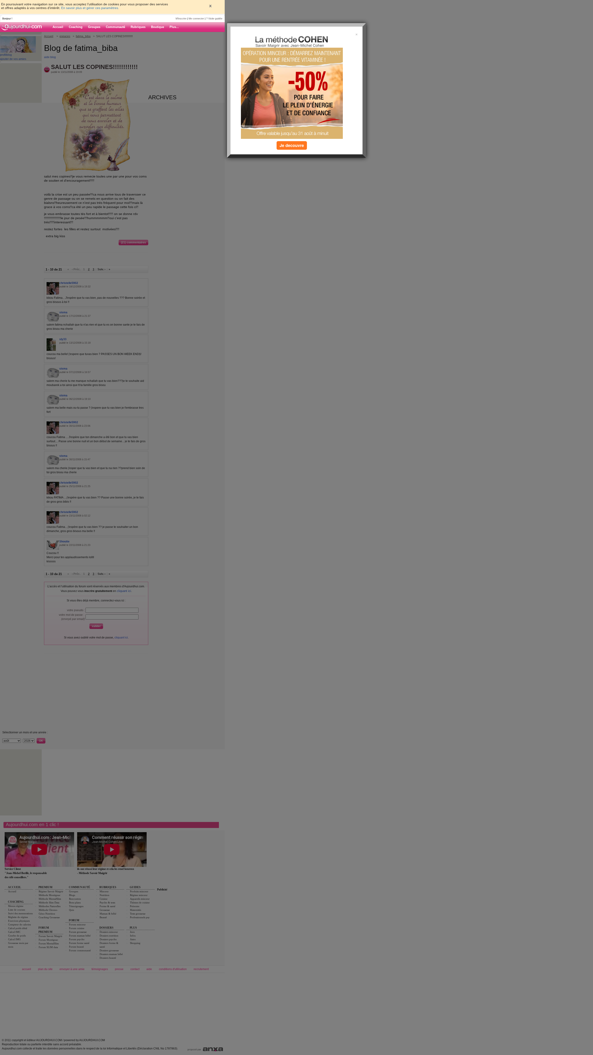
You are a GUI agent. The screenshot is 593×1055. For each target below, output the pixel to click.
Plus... (174, 27)
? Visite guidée (214, 18)
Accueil (58, 27)
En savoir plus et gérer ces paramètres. (90, 8)
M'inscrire (181, 18)
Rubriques (138, 27)
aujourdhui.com (23, 27)
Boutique (157, 27)
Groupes (94, 27)
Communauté (115, 27)
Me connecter (196, 18)
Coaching (75, 27)
